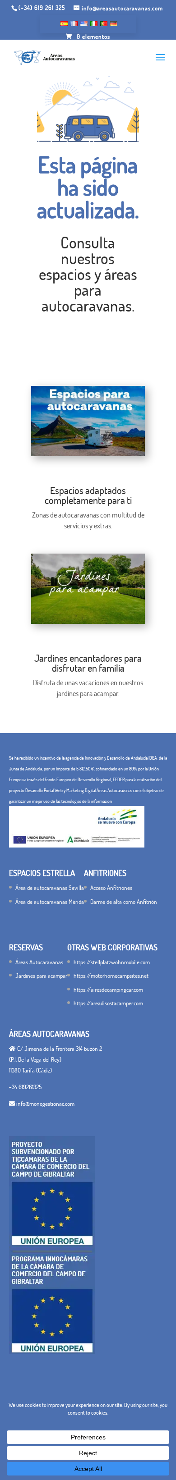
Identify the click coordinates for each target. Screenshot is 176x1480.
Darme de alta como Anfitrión (123, 901)
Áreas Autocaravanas (39, 962)
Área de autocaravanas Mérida (49, 901)
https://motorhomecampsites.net (111, 975)
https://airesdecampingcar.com (108, 989)
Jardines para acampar (41, 975)
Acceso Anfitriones (111, 887)
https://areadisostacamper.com (108, 1003)
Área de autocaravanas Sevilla (49, 887)
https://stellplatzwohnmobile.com (112, 962)
